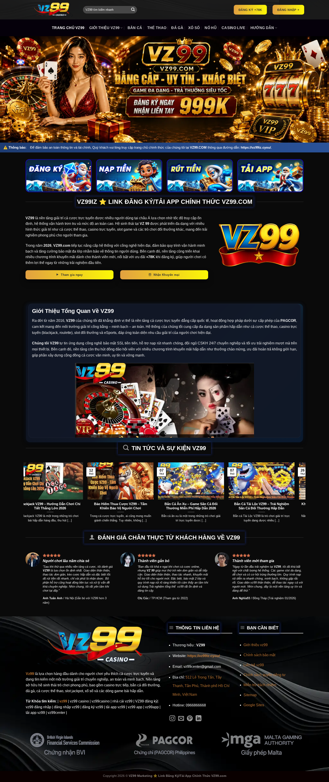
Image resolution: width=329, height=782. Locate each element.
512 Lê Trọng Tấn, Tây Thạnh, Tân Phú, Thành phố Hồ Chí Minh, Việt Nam (201, 685)
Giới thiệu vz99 (256, 645)
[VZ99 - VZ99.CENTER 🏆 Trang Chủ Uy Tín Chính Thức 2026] (51, 10)
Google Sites (254, 705)
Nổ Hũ (211, 28)
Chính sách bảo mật (259, 655)
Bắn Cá (135, 28)
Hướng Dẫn (262, 28)
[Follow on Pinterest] (190, 718)
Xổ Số (194, 28)
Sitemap (250, 695)
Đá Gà (177, 28)
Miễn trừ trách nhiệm (260, 685)
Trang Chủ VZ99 (68, 28)
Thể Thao (157, 28)
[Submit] (133, 10)
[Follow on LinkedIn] (198, 718)
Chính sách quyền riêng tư (265, 675)
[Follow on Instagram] (172, 718)
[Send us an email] (181, 718)
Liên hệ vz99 (254, 665)
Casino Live (234, 28)
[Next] (294, 483)
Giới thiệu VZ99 (104, 28)
